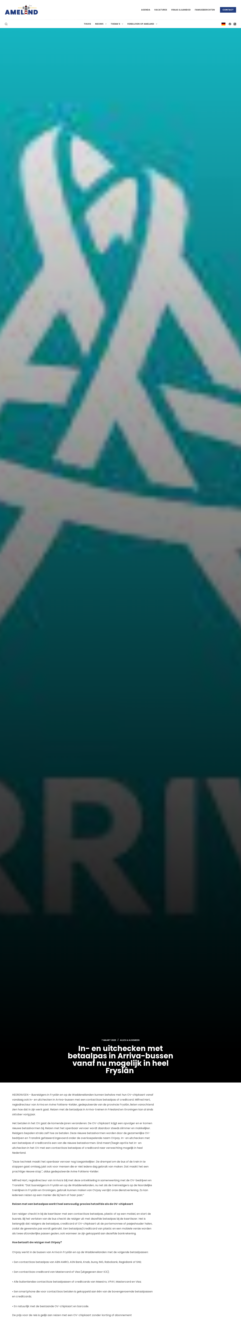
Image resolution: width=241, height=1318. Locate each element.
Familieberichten (205, 9)
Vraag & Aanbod (181, 9)
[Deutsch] (223, 24)
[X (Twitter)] (235, 24)
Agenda (145, 9)
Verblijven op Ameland (140, 23)
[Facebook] (230, 24)
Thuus (87, 23)
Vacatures (160, 9)
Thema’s (115, 23)
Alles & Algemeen (130, 1040)
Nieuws (99, 23)
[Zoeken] (6, 24)
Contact (228, 9)
